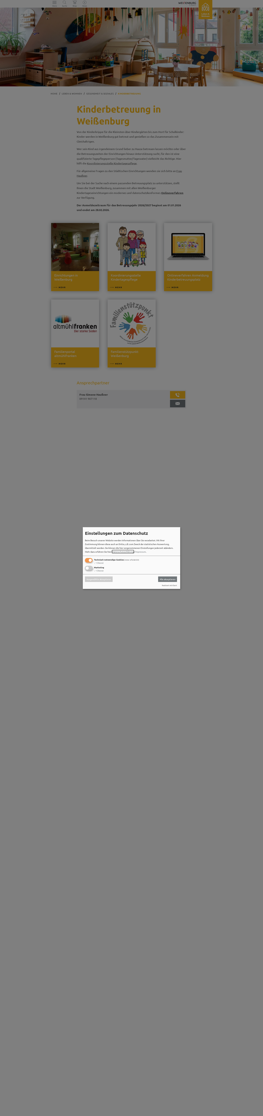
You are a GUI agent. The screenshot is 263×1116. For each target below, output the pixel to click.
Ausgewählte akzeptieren (98, 579)
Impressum (140, 551)
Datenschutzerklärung (123, 551)
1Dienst (99, 562)
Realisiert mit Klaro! (169, 585)
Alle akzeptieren (167, 579)
